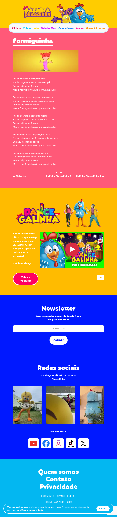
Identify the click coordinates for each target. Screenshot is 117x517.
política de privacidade (30, 510)
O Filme (16, 28)
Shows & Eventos (95, 28)
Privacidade (58, 487)
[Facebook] (46, 443)
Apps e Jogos (65, 28)
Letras (79, 28)
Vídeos (27, 28)
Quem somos (58, 472)
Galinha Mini (48, 28)
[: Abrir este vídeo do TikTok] (27, 405)
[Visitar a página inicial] (58, 14)
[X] (83, 443)
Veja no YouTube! (25, 279)
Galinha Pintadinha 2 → (90, 176)
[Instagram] (58, 443)
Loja (36, 28)
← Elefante (19, 176)
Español (60, 496)
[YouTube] (100, 277)
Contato (58, 479)
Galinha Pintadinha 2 (58, 176)
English (71, 496)
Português (47, 496)
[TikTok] (71, 443)
